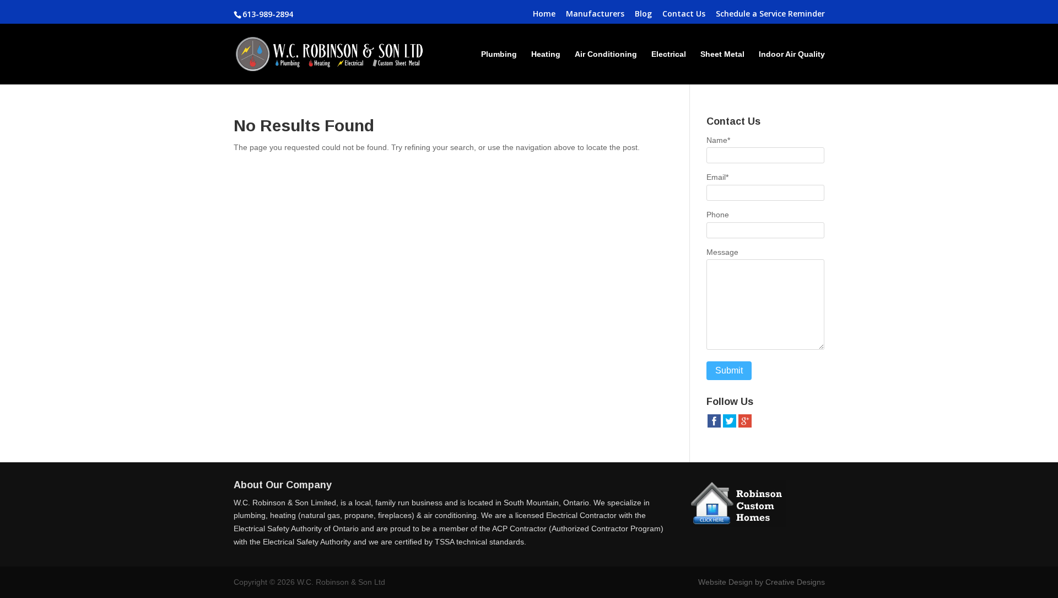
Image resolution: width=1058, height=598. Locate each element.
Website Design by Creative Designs (761, 582)
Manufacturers (595, 14)
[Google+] (745, 425)
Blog (643, 14)
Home (544, 14)
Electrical (668, 54)
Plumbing (499, 54)
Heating (545, 54)
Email (717, 177)
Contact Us (683, 14)
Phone (717, 214)
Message (722, 252)
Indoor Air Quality (792, 54)
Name (718, 140)
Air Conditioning (606, 54)
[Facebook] (714, 425)
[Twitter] (729, 425)
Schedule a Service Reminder (770, 14)
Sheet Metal (722, 54)
